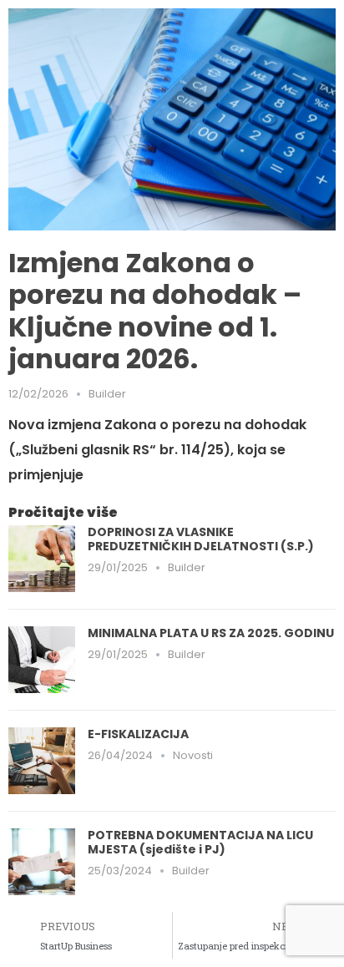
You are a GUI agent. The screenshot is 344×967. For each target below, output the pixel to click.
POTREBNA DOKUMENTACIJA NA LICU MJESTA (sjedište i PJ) (200, 842)
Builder (107, 394)
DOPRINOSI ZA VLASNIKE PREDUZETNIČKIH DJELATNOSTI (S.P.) (201, 539)
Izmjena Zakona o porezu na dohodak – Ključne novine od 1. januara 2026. (154, 310)
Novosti (193, 755)
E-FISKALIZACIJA (138, 734)
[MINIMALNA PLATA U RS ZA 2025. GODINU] (41, 658)
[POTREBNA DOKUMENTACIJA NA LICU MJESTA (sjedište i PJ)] (41, 860)
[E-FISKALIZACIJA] (41, 759)
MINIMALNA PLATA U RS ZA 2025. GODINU (211, 633)
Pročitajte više (63, 512)
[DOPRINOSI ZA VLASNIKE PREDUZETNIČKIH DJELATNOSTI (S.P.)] (41, 557)
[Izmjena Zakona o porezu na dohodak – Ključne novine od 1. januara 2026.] (172, 118)
